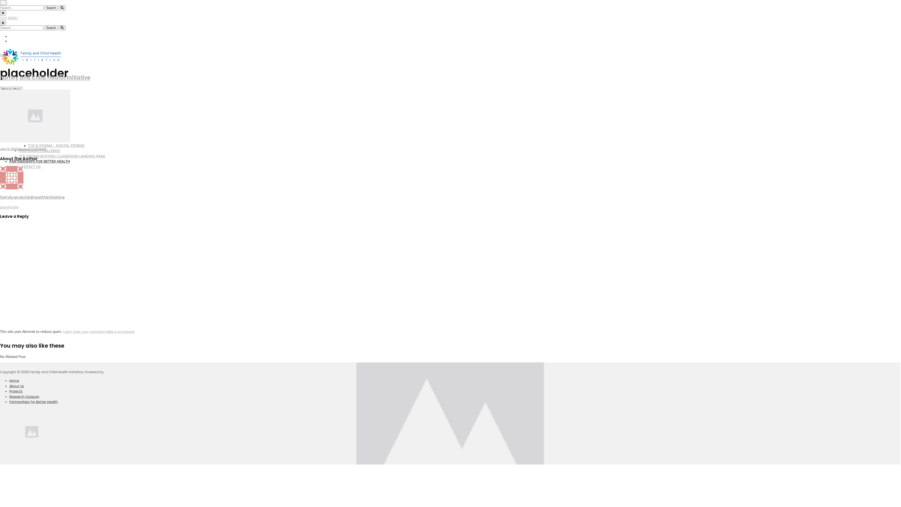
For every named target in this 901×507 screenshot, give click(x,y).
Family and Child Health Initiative (45, 77)
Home (14, 380)
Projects (16, 391)
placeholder (9, 207)
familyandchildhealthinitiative (32, 197)
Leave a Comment (32, 149)
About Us (16, 386)
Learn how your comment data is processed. (99, 331)
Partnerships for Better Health (33, 401)
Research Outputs (24, 396)
